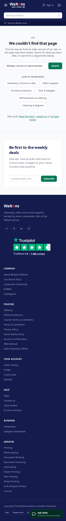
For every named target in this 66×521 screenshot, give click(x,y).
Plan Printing (11, 476)
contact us (41, 116)
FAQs (6, 395)
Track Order (10, 374)
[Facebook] (7, 228)
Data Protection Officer (16, 348)
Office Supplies (50, 83)
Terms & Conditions (14, 324)
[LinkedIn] (21, 228)
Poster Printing (12, 471)
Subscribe (49, 178)
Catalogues (10, 293)
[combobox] (33, 15)
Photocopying (11, 452)
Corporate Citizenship (15, 284)
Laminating (10, 466)
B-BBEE (8, 289)
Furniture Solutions (21, 90)
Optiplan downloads (15, 431)
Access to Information (15, 339)
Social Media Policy (14, 334)
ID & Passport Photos (15, 486)
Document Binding (14, 457)
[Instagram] (29, 228)
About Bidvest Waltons (16, 274)
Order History (11, 365)
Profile (7, 369)
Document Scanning (15, 462)
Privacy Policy (11, 329)
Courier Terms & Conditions (18, 319)
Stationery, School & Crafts (21, 83)
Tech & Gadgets (46, 90)
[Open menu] (6, 5)
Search (55, 65)
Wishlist (8, 379)
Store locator (10, 405)
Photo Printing (11, 481)
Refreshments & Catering (33, 97)
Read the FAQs (27, 116)
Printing (8, 447)
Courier (8, 491)
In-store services (13, 410)
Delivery (8, 310)
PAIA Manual (10, 343)
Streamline (10, 426)
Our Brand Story (12, 279)
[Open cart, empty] (59, 5)
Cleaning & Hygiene (33, 105)
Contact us (9, 400)
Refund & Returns (13, 314)
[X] (14, 228)
